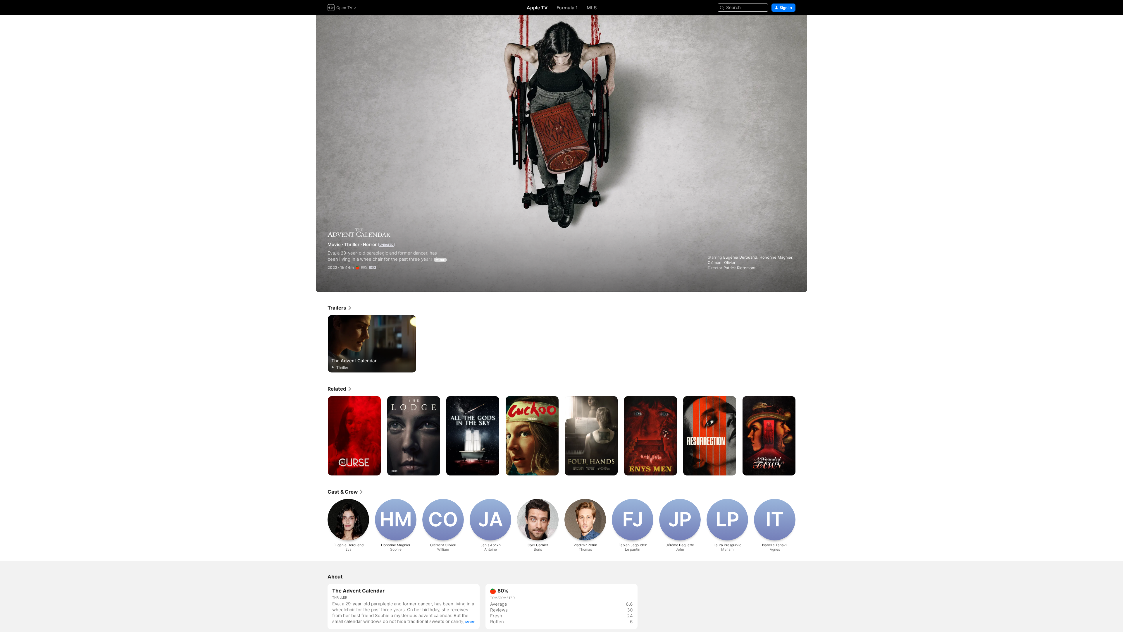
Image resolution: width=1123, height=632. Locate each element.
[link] (340, 308)
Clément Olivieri (722, 262)
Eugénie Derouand (740, 257)
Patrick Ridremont (740, 267)
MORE (440, 260)
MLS (592, 8)
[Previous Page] (322, 436)
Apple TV (537, 8)
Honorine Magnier (775, 257)
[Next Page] (801, 436)
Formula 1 (567, 8)
